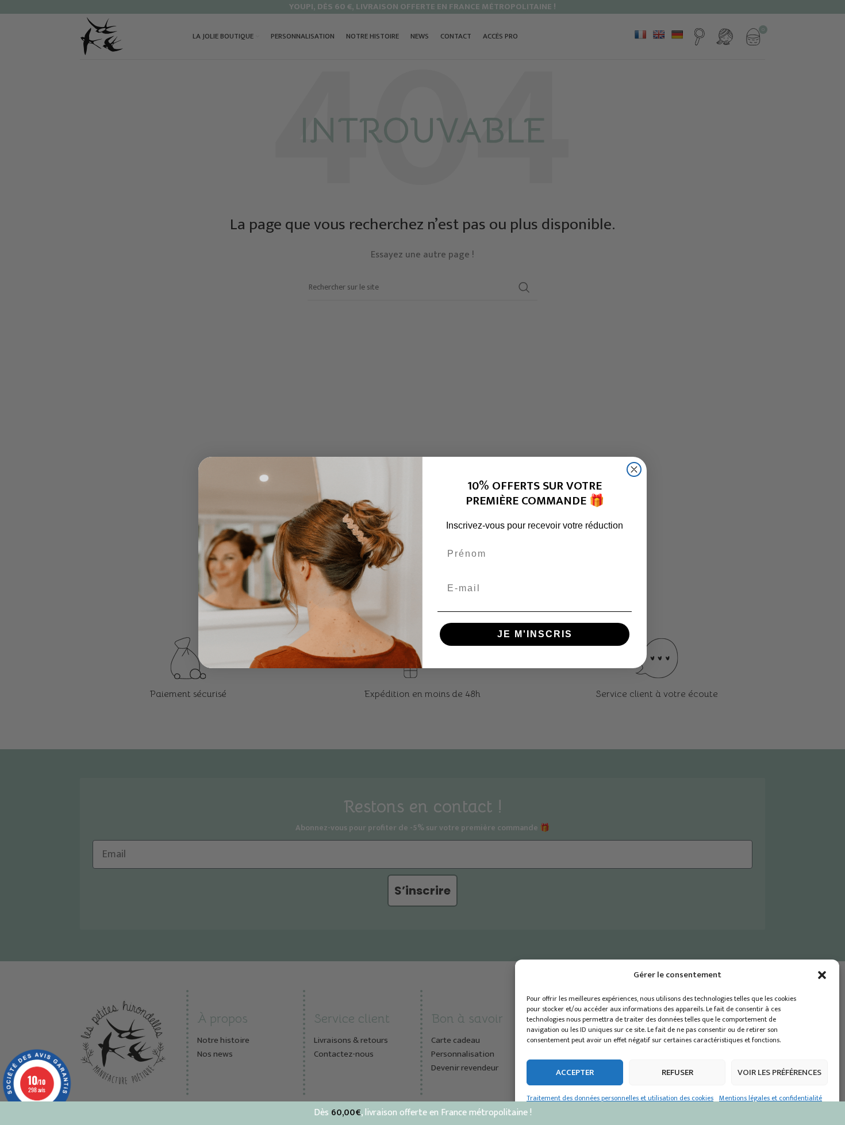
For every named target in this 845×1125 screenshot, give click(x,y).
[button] (822, 975)
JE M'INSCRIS (535, 634)
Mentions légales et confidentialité (770, 1098)
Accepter (575, 1072)
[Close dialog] (634, 469)
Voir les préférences (779, 1072)
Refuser (677, 1072)
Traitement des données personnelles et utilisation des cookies (620, 1098)
